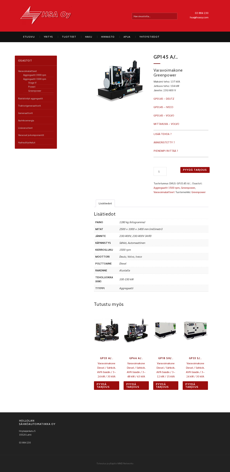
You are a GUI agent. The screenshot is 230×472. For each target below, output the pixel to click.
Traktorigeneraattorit (29, 105)
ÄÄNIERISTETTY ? (164, 142)
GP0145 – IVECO (163, 107)
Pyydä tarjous (195, 169)
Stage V (32, 82)
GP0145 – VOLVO (164, 115)
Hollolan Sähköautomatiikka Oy (46, 16)
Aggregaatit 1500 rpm (167, 187)
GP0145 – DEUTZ (164, 98)
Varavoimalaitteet (164, 192)
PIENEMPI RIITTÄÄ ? (166, 150)
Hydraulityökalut (26, 142)
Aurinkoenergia (26, 120)
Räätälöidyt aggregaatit (30, 98)
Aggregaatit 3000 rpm (34, 74)
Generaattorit (25, 112)
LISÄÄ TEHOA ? (163, 134)
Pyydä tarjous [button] (103, 385)
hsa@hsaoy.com (199, 17)
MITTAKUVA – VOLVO (166, 124)
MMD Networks (125, 463)
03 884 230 (201, 13)
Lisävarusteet (25, 127)
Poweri (31, 86)
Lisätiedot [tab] (105, 203)
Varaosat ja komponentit (31, 134)
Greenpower (188, 187)
